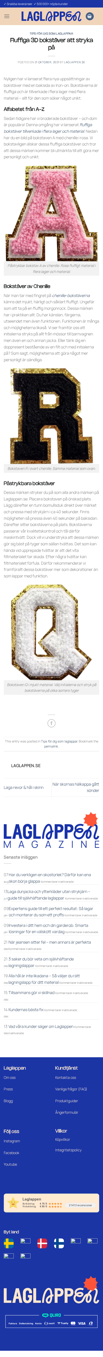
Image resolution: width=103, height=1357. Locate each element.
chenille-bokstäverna (71, 295)
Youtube (10, 1164)
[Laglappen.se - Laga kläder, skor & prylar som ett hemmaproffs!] (52, 16)
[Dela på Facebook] (52, 723)
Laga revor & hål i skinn (24, 787)
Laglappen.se (74, 62)
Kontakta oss (65, 1077)
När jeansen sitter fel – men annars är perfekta (49, 942)
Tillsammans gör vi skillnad (31, 992)
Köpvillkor (62, 1139)
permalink (51, 746)
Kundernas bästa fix (26, 1009)
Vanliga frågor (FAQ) (71, 1089)
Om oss (10, 1077)
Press (8, 1089)
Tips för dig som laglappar (52, 34)
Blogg (8, 1100)
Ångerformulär (66, 1112)
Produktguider (66, 1100)
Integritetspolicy (68, 1150)
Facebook (11, 1152)
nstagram (12, 1141)
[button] (7, 16)
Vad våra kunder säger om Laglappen (41, 1026)
